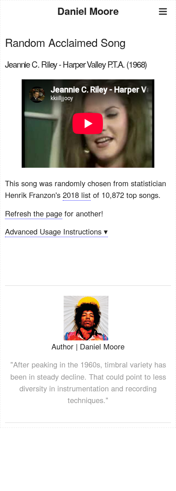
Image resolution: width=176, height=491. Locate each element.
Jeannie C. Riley (31, 64)
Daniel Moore (88, 11)
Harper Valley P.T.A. (94, 64)
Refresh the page (33, 213)
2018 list (77, 194)
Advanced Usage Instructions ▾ (56, 231)
